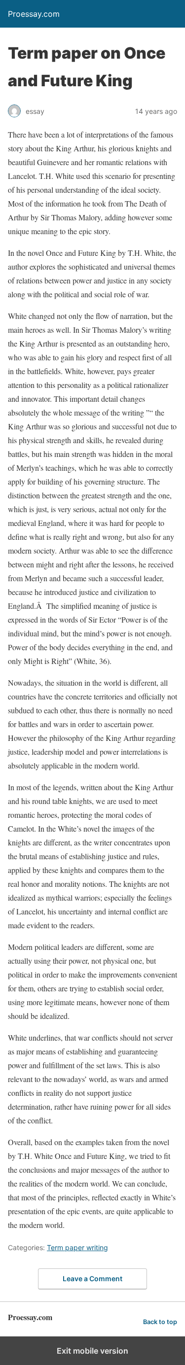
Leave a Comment (92, 1278)
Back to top (160, 1322)
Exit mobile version (92, 1351)
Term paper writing (77, 1247)
